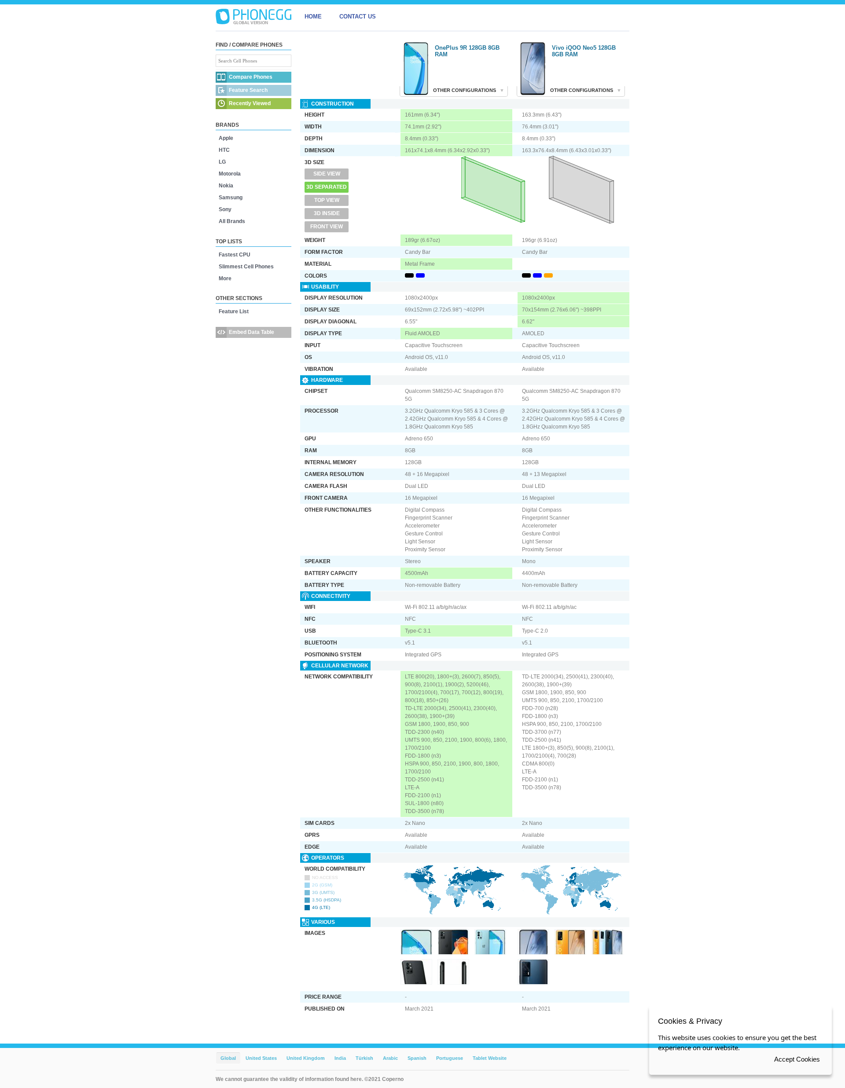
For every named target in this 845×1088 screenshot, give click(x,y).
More (225, 278)
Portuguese (449, 1058)
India (340, 1058)
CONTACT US (357, 16)
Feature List (234, 311)
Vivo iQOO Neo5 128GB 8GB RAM (584, 51)
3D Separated (326, 187)
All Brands (232, 221)
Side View (326, 174)
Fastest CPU (234, 255)
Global (228, 1058)
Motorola (230, 174)
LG (222, 162)
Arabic (390, 1058)
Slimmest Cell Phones (246, 267)
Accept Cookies (797, 1059)
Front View (326, 226)
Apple (226, 138)
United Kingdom (306, 1058)
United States (261, 1058)
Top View (326, 200)
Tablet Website (490, 1058)
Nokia (226, 186)
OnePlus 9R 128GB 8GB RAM (467, 51)
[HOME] (253, 17)
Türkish (364, 1058)
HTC (224, 150)
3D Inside (327, 213)
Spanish (417, 1058)
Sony (225, 209)
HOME (313, 16)
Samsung (230, 197)
